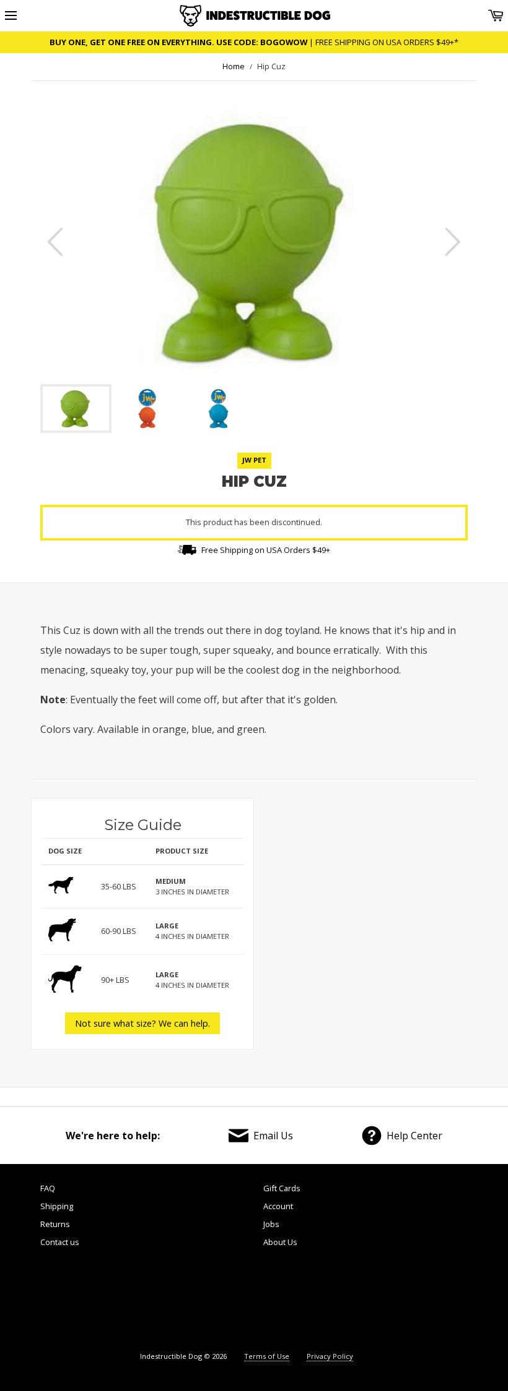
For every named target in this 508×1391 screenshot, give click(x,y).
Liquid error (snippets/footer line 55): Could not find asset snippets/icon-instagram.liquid (414, 1300)
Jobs (271, 1224)
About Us (280, 1242)
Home (233, 66)
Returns (55, 1224)
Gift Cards (281, 1188)
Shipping (56, 1206)
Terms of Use (266, 1356)
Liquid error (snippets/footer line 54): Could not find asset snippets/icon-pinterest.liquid (306, 1300)
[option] (254, 242)
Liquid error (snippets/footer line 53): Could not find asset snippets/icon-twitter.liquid (200, 1300)
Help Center (414, 1135)
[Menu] (11, 16)
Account (278, 1206)
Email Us (273, 1135)
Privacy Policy (330, 1356)
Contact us (59, 1242)
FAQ (47, 1188)
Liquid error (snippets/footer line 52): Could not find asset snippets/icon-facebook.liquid (94, 1300)
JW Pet (254, 459)
